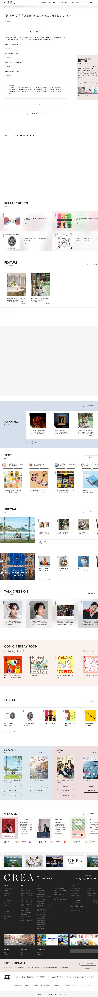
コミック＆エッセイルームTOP (76, 888)
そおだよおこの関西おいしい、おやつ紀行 (27, 905)
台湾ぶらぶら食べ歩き (25, 890)
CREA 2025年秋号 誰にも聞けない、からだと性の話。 (43, 905)
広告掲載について (57, 985)
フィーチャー (7, 913)
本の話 (65, 994)
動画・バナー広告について (46, 985)
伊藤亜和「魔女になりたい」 (76, 890)
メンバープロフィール (41, 952)
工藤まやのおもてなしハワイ (27, 899)
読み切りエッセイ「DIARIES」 (76, 893)
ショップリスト (13, 795)
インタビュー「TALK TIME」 (76, 900)
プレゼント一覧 (82, 95)
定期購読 (67, 985)
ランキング (6, 909)
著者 (22, 954)
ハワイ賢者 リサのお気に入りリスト (27, 896)
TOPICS (6, 918)
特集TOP (39, 888)
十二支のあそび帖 (74, 898)
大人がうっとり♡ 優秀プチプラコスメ (27, 917)
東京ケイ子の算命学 (91, 898)
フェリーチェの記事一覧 (35, 113)
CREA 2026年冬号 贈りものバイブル (41, 900)
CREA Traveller (41, 994)
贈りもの (6, 890)
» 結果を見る (8, 49)
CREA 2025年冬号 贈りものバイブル (41, 917)
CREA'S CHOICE (7, 916)
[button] (5, 312)
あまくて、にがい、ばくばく (76, 902)
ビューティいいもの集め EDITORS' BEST (26, 913)
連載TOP (22, 888)
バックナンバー (42, 752)
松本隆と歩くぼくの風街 (59, 897)
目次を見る (13, 786)
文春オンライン (58, 994)
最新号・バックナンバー (9, 952)
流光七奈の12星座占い (91, 893)
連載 (49, 2)
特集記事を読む (13, 790)
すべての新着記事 (8, 888)
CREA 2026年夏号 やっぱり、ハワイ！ (41, 891)
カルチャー (6, 898)
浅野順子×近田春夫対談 (59, 894)
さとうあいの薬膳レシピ (26, 908)
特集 (54, 2)
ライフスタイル (7, 900)
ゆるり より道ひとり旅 (75, 910)
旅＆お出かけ (7, 893)
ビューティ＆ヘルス (8, 902)
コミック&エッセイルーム (76, 2)
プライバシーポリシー (86, 985)
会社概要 (27, 985)
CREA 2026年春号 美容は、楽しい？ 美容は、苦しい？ (43, 896)
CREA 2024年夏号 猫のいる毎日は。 (41, 925)
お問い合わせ (35, 985)
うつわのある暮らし (25, 910)
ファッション (7, 905)
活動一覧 (39, 954)
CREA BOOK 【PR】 (8, 954)
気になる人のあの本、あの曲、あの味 (60, 891)
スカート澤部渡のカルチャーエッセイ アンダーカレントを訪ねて (76, 907)
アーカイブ (6, 911)
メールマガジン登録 (88, 963)
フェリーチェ (10, 21)
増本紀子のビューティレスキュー (27, 921)
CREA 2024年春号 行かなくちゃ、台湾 (41, 929)
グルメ (5, 895)
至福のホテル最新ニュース (26, 901)
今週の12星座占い (90, 895)
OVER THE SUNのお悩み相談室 (60, 899)
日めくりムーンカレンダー (92, 900)
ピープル (22, 952)
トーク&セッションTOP (59, 888)
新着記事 (43, 2)
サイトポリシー (76, 985)
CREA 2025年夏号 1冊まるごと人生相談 (41, 910)
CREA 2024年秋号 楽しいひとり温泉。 (41, 921)
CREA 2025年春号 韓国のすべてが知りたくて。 (43, 914)
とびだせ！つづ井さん (75, 895)
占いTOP (89, 888)
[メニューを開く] (91, 2)
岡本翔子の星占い (90, 890)
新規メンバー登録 (88, 82)
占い (85, 2)
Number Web (49, 994)
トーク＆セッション (62, 2)
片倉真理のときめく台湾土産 (27, 893)
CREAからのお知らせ (8, 921)
